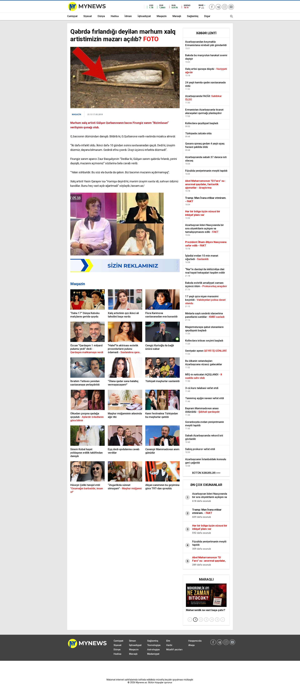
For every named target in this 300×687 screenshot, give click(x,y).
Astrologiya (153, 649)
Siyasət (87, 16)
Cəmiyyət (72, 16)
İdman (128, 16)
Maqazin (162, 16)
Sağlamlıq (192, 16)
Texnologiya (153, 645)
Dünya (101, 16)
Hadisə (115, 16)
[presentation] (190, 619)
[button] (195, 619)
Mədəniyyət (153, 653)
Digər (207, 16)
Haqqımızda (195, 640)
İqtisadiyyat (144, 16)
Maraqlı (176, 16)
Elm (168, 640)
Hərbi (169, 645)
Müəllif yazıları (174, 649)
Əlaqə (191, 645)
